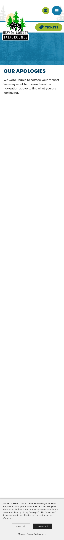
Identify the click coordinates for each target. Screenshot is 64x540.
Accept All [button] (43, 526)
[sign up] (45, 10)
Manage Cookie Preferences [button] (32, 534)
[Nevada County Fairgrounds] (15, 25)
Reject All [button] (20, 526)
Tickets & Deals (46, 25)
